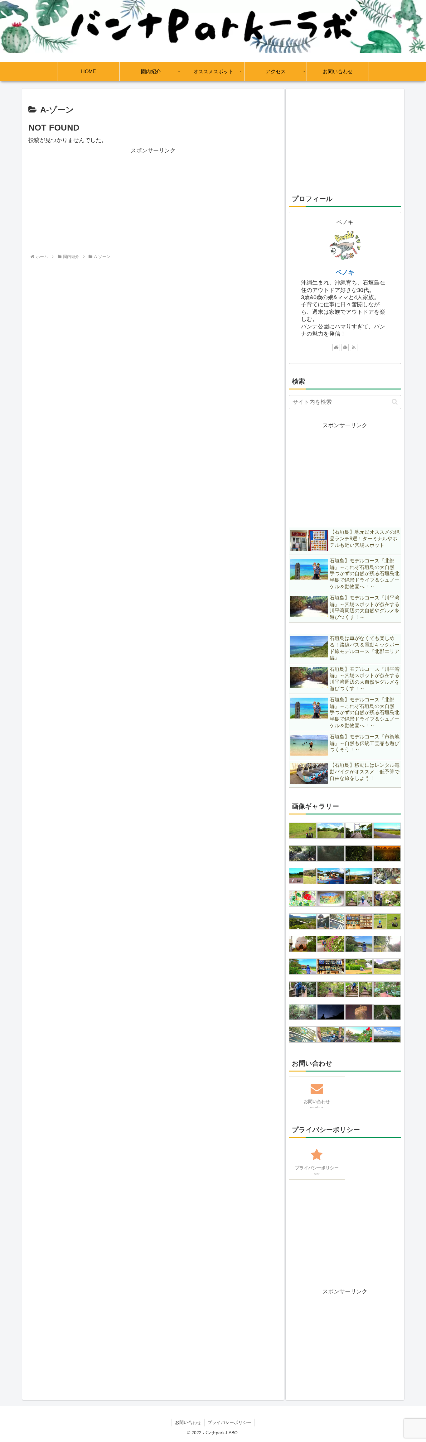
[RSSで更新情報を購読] (353, 347)
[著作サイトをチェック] (336, 347)
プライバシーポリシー (229, 1422)
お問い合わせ (188, 1422)
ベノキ (345, 272)
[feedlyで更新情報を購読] (345, 347)
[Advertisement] (153, 199)
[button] (394, 401)
